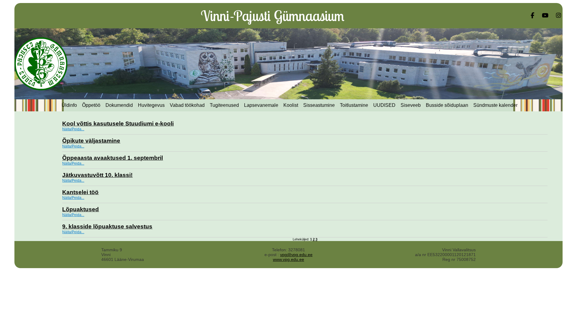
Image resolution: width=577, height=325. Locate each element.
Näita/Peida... (73, 129)
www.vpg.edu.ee (288, 259)
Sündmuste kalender (495, 105)
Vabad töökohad (187, 105)
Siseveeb (411, 105)
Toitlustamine (354, 105)
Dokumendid (119, 105)
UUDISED (384, 105)
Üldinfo (69, 105)
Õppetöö (91, 105)
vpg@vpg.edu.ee (296, 254)
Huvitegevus (151, 105)
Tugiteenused (224, 105)
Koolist (290, 105)
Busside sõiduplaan (447, 105)
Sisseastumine (319, 105)
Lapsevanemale (261, 105)
